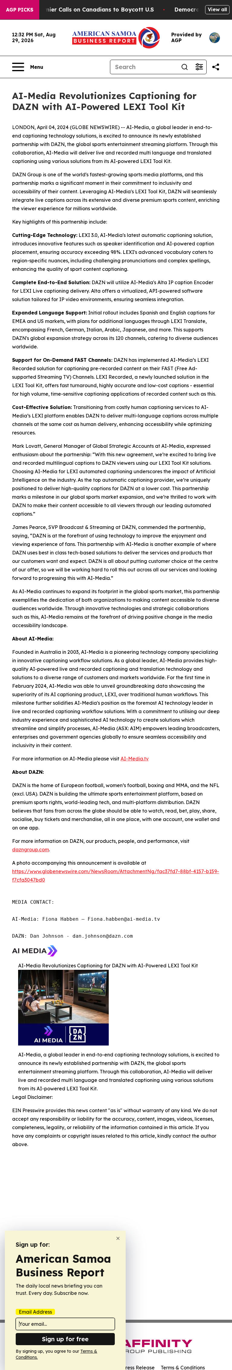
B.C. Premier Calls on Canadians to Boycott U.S (88, 9)
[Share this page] (215, 67)
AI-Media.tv (135, 759)
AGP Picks (19, 10)
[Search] (184, 67)
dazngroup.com (30, 849)
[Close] (118, 1238)
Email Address (35, 1312)
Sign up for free (65, 1339)
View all (217, 9)
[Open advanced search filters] (199, 67)
